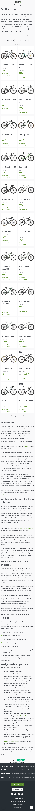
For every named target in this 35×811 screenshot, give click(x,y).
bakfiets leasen (15, 553)
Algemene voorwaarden (17, 801)
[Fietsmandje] (31, 807)
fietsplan (5, 495)
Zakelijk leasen (16, 770)
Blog (10, 777)
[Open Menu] (3, 807)
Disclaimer (17, 807)
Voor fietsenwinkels (18, 773)
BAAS (2, 36)
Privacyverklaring (18, 804)
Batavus (7, 36)
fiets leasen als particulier (25, 716)
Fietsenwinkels (18, 784)
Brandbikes (18, 36)
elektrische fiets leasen (27, 528)
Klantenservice (17, 789)
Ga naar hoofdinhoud (8, 3)
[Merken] (2, 2)
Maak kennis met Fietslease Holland (23, 777)
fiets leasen (27, 446)
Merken (17, 5)
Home (11, 5)
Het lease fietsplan (27, 770)
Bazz (12, 36)
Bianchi (25, 36)
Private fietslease (20, 766)
